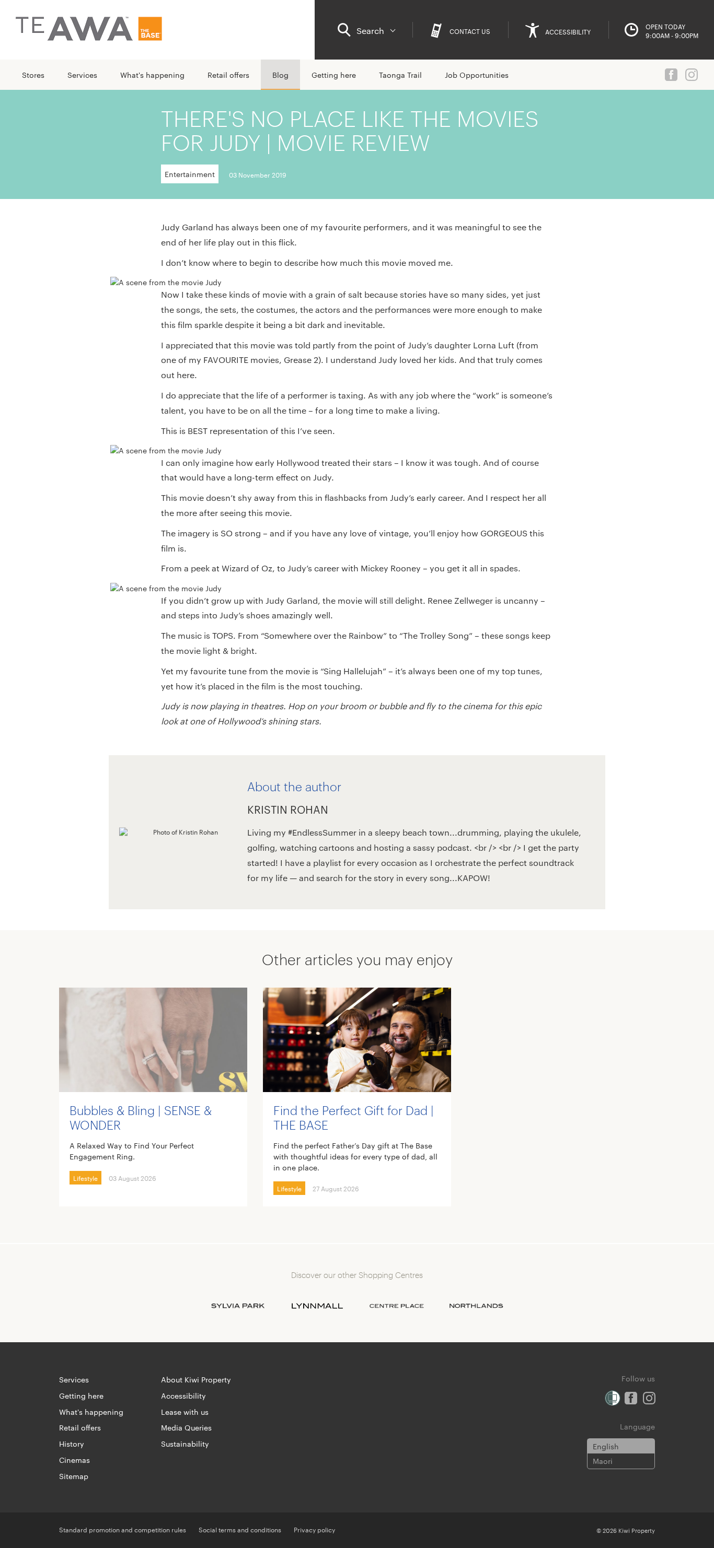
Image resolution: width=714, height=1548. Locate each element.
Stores (33, 74)
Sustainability (185, 1443)
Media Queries (186, 1427)
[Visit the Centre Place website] (397, 1306)
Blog (280, 74)
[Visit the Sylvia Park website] (237, 1306)
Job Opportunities (477, 74)
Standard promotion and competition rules (122, 1529)
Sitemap (73, 1476)
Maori (603, 1461)
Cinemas (74, 1460)
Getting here (334, 74)
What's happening (152, 74)
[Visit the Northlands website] (476, 1306)
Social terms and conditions (240, 1529)
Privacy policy (314, 1529)
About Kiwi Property (196, 1379)
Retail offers (228, 74)
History (71, 1443)
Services (82, 74)
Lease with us (185, 1411)
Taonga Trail (400, 74)
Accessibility (183, 1395)
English (606, 1446)
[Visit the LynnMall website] (317, 1306)
